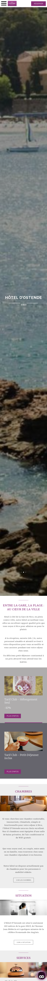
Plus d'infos (13, 716)
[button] (21, 572)
